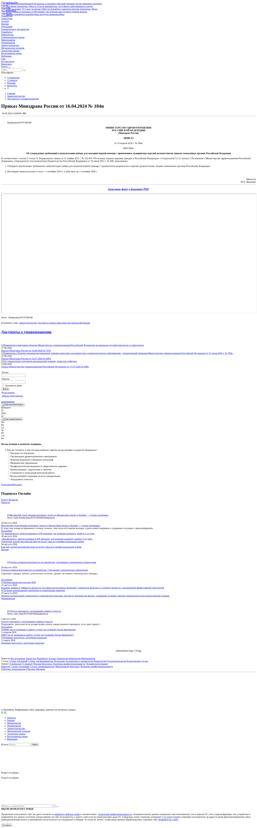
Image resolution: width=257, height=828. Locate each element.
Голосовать (6, 484)
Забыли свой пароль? (12, 396)
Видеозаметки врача (11, 53)
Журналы (13, 499)
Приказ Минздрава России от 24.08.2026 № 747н (26, 350)
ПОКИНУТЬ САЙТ (168, 819)
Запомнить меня (13, 385)
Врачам (5, 24)
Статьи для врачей (18, 661)
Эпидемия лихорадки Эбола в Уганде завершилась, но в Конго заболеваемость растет (49, 6)
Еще (3, 58)
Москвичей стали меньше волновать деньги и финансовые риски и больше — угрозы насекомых (50, 525)
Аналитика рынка (10, 50)
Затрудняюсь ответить (21, 479)
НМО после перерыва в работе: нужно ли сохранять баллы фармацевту (37, 635)
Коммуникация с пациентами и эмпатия (30, 469)
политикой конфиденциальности (115, 814)
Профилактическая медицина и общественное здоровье (38, 466)
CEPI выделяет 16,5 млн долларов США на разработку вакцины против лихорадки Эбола (51, 9)
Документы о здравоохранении (26, 332)
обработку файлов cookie (67, 814)
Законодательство (10, 45)
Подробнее (6, 531)
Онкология (6, 18)
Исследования (18, 658)
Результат (17, 484)
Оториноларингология (12, 37)
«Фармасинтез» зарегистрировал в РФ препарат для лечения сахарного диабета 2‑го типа (46, 539)
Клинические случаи (137, 661)
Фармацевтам (8, 42)
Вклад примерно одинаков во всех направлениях (35, 476)
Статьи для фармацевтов (40, 661)
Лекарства (31, 658)
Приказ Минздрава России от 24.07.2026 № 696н (26, 358)
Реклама (11, 83)
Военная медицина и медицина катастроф (31, 459)
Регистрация (8, 392)
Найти (35, 744)
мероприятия (7, 401)
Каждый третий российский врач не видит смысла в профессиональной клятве (41, 547)
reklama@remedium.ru (161, 687)
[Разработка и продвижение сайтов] (2, 712)
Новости (5, 502)
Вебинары (6, 56)
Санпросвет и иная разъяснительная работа (32, 473)
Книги (4, 499)
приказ (52, 323)
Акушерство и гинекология (79, 661)
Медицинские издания (12, 48)
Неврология (7, 34)
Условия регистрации (97, 664)
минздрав (61, 323)
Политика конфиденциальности (69, 664)
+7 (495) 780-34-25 (122, 687)
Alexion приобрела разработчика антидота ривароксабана (35, 14)
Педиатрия (6, 26)
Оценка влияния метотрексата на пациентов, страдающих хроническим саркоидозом (44, 570)
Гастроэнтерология (116, 661)
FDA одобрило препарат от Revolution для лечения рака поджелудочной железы (46, 11)
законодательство (28, 323)
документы (43, 323)
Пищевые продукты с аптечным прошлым (22, 643)
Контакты (12, 85)
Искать (4, 744)
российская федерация (78, 323)
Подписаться (7, 61)
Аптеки (5, 21)
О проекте (12, 80)
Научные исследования (22, 453)
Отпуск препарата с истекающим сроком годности (27, 621)
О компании (13, 77)
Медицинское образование (24, 463)
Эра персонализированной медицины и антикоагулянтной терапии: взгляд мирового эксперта (54, 3)
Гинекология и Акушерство (15, 29)
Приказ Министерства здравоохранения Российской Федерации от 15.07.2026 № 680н (45, 366)
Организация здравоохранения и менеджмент (33, 456)
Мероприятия (8, 40)
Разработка (6, 32)
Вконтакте (6, 64)
